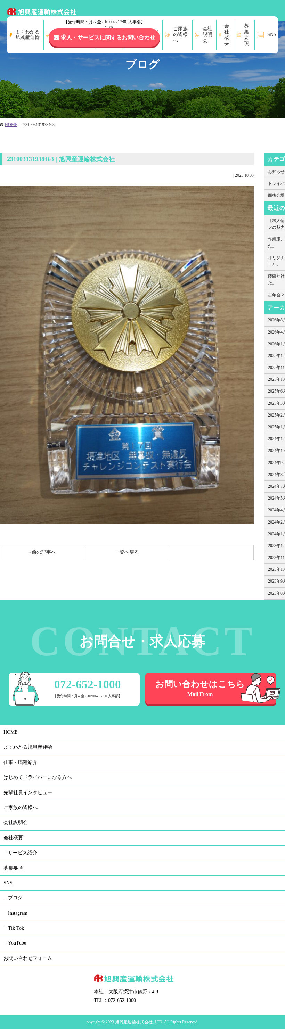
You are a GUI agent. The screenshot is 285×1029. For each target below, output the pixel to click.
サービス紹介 (22, 852)
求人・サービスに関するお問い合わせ (108, 37)
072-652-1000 (109, 12)
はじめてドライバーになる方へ (37, 777)
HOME (11, 124)
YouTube (17, 943)
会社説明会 (15, 822)
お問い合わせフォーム (27, 958)
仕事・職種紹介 (20, 762)
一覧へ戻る (127, 552)
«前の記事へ (42, 552)
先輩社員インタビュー (27, 792)
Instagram (17, 913)
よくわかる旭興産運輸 (27, 747)
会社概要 (13, 837)
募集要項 (13, 868)
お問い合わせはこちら (200, 688)
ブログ (15, 897)
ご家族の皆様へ (20, 807)
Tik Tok (16, 928)
